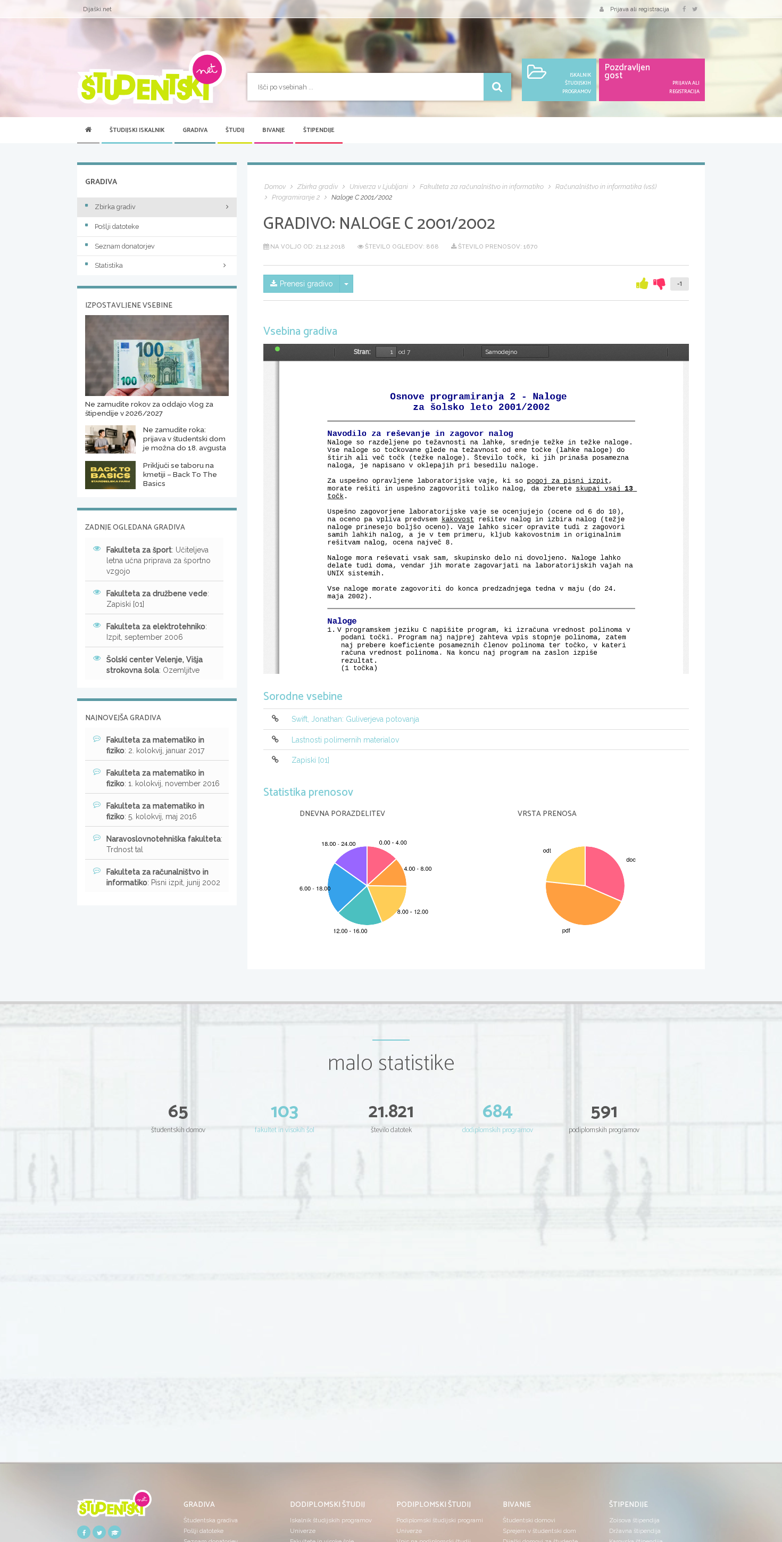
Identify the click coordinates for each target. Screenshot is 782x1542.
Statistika (109, 265)
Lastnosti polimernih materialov (345, 740)
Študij (235, 130)
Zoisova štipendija (634, 1520)
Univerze (302, 1531)
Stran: (362, 352)
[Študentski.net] (151, 78)
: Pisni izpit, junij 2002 (163, 877)
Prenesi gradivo (306, 283)
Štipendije (319, 130)
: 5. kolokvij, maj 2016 (155, 811)
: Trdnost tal (164, 844)
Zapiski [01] (310, 760)
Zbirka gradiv (115, 207)
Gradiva (194, 130)
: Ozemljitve (154, 664)
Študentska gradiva (211, 1520)
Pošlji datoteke (117, 226)
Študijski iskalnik (137, 130)
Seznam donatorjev (125, 246)
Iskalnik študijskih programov (331, 1520)
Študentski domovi (529, 1520)
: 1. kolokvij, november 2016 (163, 778)
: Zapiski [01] (157, 598)
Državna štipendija (635, 1531)
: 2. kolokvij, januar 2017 (155, 745)
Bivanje (273, 130)
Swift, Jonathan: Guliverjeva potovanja (355, 719)
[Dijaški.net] (114, 1507)
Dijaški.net (97, 9)
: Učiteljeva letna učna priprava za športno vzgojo (158, 560)
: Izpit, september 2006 (156, 631)
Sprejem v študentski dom (539, 1531)
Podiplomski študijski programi (439, 1520)
